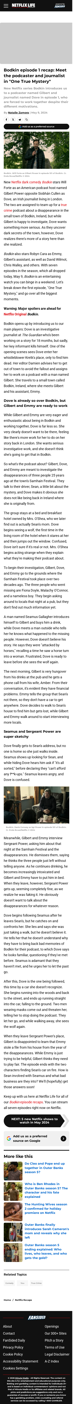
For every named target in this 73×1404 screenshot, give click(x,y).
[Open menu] (6, 5)
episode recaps (26, 1102)
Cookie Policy (13, 1354)
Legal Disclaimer (57, 1354)
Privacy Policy (13, 1347)
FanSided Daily (14, 1340)
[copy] (26, 119)
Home (7, 1300)
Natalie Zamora (18, 112)
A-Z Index (52, 1361)
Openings (52, 1326)
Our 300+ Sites (55, 1333)
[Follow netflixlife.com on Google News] (63, 1138)
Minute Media (22, 1378)
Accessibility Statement (20, 1361)
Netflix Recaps (23, 1300)
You (22, 1283)
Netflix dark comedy (31, 182)
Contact (9, 1333)
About (7, 1326)
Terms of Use (55, 1347)
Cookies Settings (15, 1368)
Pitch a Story (54, 1340)
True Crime (36, 1283)
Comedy (9, 1283)
